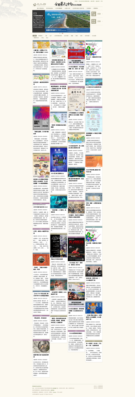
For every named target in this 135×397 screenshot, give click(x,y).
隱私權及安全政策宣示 (36, 386)
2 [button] (61, 33)
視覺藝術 (40, 35)
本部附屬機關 (58, 8)
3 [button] (62, 33)
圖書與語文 (36, 37)
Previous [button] (34, 21)
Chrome (54, 392)
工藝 (46, 35)
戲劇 (72, 35)
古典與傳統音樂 (58, 35)
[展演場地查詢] (97, 21)
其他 (42, 37)
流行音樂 (66, 35)
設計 (51, 35)
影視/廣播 (87, 35)
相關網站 (95, 8)
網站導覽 (92, 1)
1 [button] (59, 33)
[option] (61, 21)
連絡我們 (97, 1)
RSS (102, 1)
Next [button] (88, 21)
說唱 (81, 35)
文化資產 (94, 35)
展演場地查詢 (49, 8)
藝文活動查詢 (40, 8)
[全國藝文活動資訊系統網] (67, 4)
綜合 (47, 37)
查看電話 (52, 390)
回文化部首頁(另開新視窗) (84, 1)
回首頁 (76, 1)
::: (32, 0)
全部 (35, 35)
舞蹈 (77, 35)
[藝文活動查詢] (97, 14)
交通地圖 (54, 388)
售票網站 (89, 8)
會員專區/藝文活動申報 (78, 8)
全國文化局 (67, 8)
